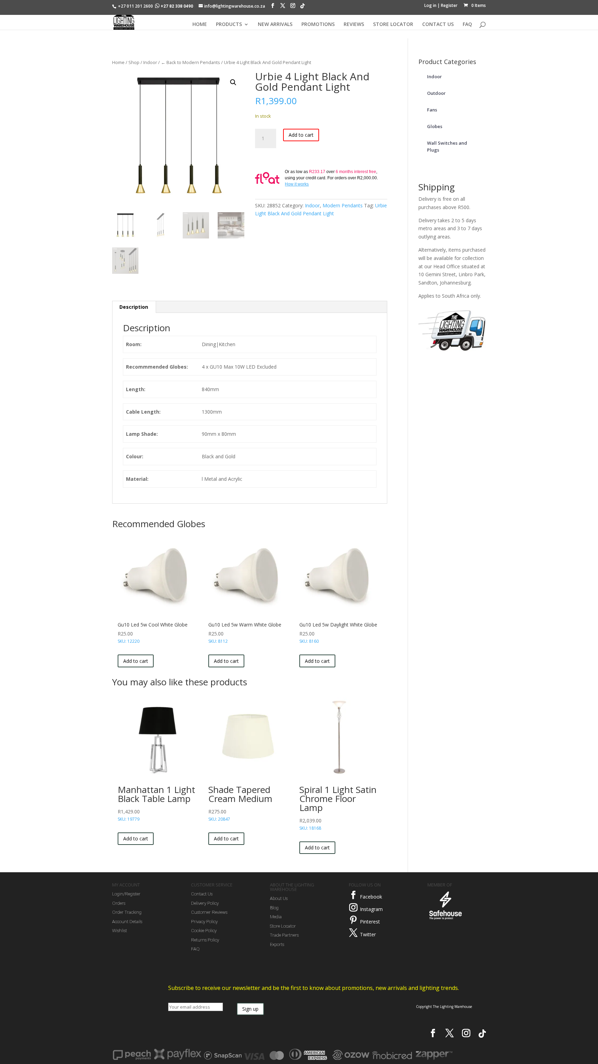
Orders (118, 903)
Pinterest (370, 921)
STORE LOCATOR (393, 24)
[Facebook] (272, 7)
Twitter (368, 934)
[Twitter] (353, 933)
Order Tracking (127, 912)
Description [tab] (133, 307)
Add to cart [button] (135, 661)
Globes (434, 126)
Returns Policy (205, 940)
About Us (279, 898)
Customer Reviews (209, 912)
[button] (233, 82)
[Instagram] (292, 7)
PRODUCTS (229, 24)
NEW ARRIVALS (275, 24)
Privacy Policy (204, 921)
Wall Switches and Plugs (447, 146)
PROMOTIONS (318, 24)
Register (449, 5)
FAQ (467, 24)
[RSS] (302, 7)
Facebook (371, 896)
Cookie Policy (204, 930)
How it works (297, 184)
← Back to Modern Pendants (190, 62)
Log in (430, 5)
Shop (133, 62)
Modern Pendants (343, 205)
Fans (432, 110)
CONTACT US (438, 24)
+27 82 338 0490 (177, 6)
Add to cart (301, 135)
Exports (277, 944)
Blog (274, 907)
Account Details (127, 921)
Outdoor (436, 93)
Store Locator (283, 926)
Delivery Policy (205, 903)
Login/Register (126, 893)
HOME (199, 24)
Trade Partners (284, 935)
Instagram (371, 909)
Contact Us (201, 893)
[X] (282, 7)
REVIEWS (354, 24)
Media (276, 916)
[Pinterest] (353, 920)
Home (118, 62)
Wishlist (119, 930)
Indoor (150, 62)
